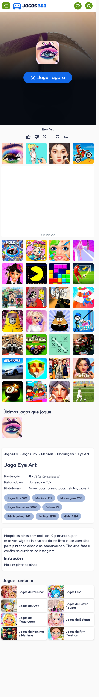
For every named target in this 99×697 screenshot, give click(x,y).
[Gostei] (28, 136)
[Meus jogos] (78, 6)
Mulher (47, 516)
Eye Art (83, 454)
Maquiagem (65, 454)
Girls (71, 516)
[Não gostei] (37, 136)
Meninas (47, 454)
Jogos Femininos (22, 507)
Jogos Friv (29, 454)
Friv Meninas (19, 516)
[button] (47, 52)
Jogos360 (11, 454)
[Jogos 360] (29, 6)
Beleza (52, 507)
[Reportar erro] (45, 136)
